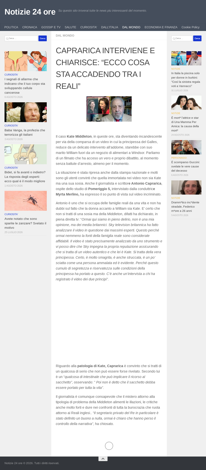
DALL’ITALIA (109, 27)
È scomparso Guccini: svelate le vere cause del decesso (185, 166)
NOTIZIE (175, 69)
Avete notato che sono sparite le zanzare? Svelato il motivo (25, 223)
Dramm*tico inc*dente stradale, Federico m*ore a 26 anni (185, 206)
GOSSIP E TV (50, 27)
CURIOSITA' (11, 74)
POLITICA (11, 27)
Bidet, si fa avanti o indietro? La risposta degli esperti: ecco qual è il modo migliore (25, 176)
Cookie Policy (191, 27)
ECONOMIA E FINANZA (161, 27)
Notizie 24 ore (30, 11)
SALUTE (70, 27)
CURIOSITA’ (88, 27)
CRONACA (29, 27)
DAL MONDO (131, 27)
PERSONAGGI (179, 158)
